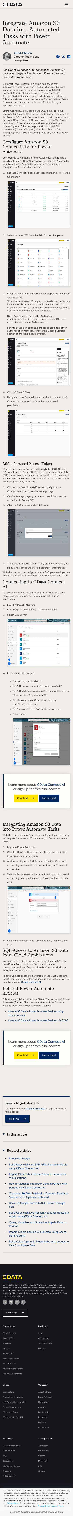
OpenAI (41, 1471)
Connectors (8, 1392)
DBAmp (41, 1348)
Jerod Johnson (23, 53)
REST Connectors (11, 1358)
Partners (42, 1417)
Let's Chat (11, 1312)
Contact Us (43, 1427)
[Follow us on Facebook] (58, 56)
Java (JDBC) (8, 1338)
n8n (40, 1466)
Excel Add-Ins (9, 1363)
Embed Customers (12, 1407)
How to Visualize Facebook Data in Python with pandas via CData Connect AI (38, 1185)
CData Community (12, 1445)
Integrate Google (19, 1158)
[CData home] (15, 4)
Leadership (43, 1412)
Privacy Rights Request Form (50, 1506)
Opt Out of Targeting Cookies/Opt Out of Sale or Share (36, 1512)
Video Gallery (9, 1476)
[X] (11, 1302)
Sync (40, 1333)
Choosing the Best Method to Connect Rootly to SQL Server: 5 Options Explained (38, 1195)
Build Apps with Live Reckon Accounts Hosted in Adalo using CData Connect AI (39, 1214)
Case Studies (9, 1450)
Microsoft (42, 1460)
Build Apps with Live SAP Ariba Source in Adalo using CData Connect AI (38, 1166)
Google (41, 1455)
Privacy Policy (13, 1503)
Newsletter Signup (11, 1466)
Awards (42, 1407)
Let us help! (49, 798)
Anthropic (43, 1445)
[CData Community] (23, 1302)
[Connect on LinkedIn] (68, 56)
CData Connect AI (51, 784)
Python (6, 1348)
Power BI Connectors (13, 1368)
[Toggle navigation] (66, 4)
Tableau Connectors (12, 1373)
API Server (8, 1353)
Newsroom (43, 1402)
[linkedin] (5, 1302)
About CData (44, 1392)
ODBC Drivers (9, 1333)
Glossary (7, 1471)
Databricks (43, 1450)
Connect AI (43, 1338)
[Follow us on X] (63, 56)
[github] (17, 1302)
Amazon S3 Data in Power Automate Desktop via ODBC (38, 1020)
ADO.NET (7, 1343)
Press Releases (45, 1397)
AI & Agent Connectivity (14, 1402)
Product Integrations (13, 1397)
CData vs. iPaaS (10, 1412)
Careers (42, 1422)
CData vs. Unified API (13, 1417)
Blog (5, 1455)
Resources (8, 1460)
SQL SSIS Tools (45, 1343)
